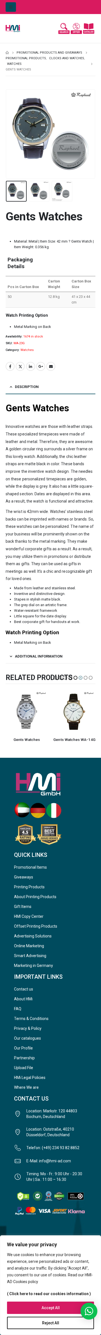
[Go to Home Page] (7, 53)
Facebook (10, 366)
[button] (11, 7)
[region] (50, 1285)
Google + (40, 366)
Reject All (50, 1323)
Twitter (20, 366)
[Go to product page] (27, 712)
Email (50, 366)
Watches (27, 350)
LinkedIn (30, 366)
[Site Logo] (17, 28)
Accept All (51, 1308)
